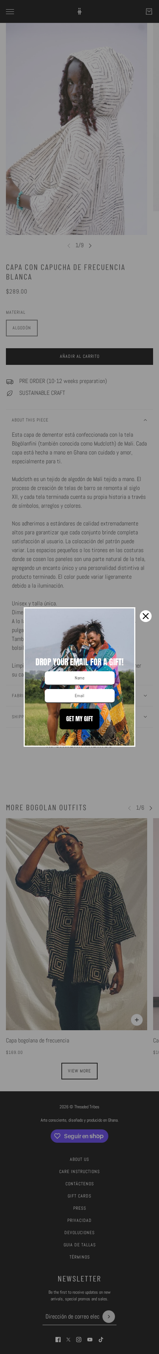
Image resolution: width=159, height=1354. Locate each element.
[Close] (146, 616)
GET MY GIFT (79, 718)
